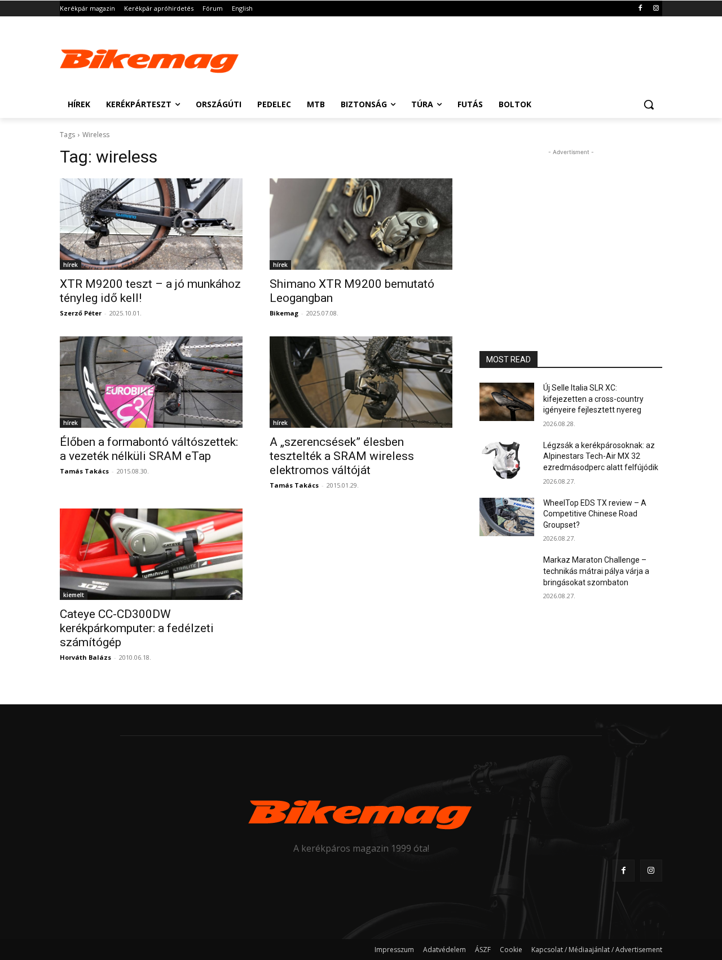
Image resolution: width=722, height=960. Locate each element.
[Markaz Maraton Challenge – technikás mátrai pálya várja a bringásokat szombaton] (506, 574)
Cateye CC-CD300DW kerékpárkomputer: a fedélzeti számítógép (137, 628)
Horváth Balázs (85, 657)
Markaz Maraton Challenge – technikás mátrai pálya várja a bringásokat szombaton (596, 570)
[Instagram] (655, 8)
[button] (648, 104)
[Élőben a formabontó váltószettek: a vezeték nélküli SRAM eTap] (151, 382)
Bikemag (284, 313)
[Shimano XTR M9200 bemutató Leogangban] (361, 224)
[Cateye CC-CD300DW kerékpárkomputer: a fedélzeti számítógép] (151, 554)
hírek (70, 265)
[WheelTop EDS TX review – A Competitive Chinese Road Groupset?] (506, 517)
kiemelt (73, 595)
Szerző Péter (81, 313)
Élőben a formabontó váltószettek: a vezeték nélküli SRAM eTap (149, 449)
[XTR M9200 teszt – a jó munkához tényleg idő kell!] (151, 224)
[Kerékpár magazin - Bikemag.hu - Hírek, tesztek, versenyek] (150, 58)
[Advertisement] (445, 57)
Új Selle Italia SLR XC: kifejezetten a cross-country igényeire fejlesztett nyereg (593, 398)
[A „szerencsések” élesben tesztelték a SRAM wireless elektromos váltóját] (361, 382)
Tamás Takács (84, 471)
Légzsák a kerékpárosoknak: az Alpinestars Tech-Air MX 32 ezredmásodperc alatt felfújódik (600, 456)
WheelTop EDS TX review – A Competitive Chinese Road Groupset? (594, 513)
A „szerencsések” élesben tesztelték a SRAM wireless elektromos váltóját (342, 456)
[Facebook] (639, 8)
